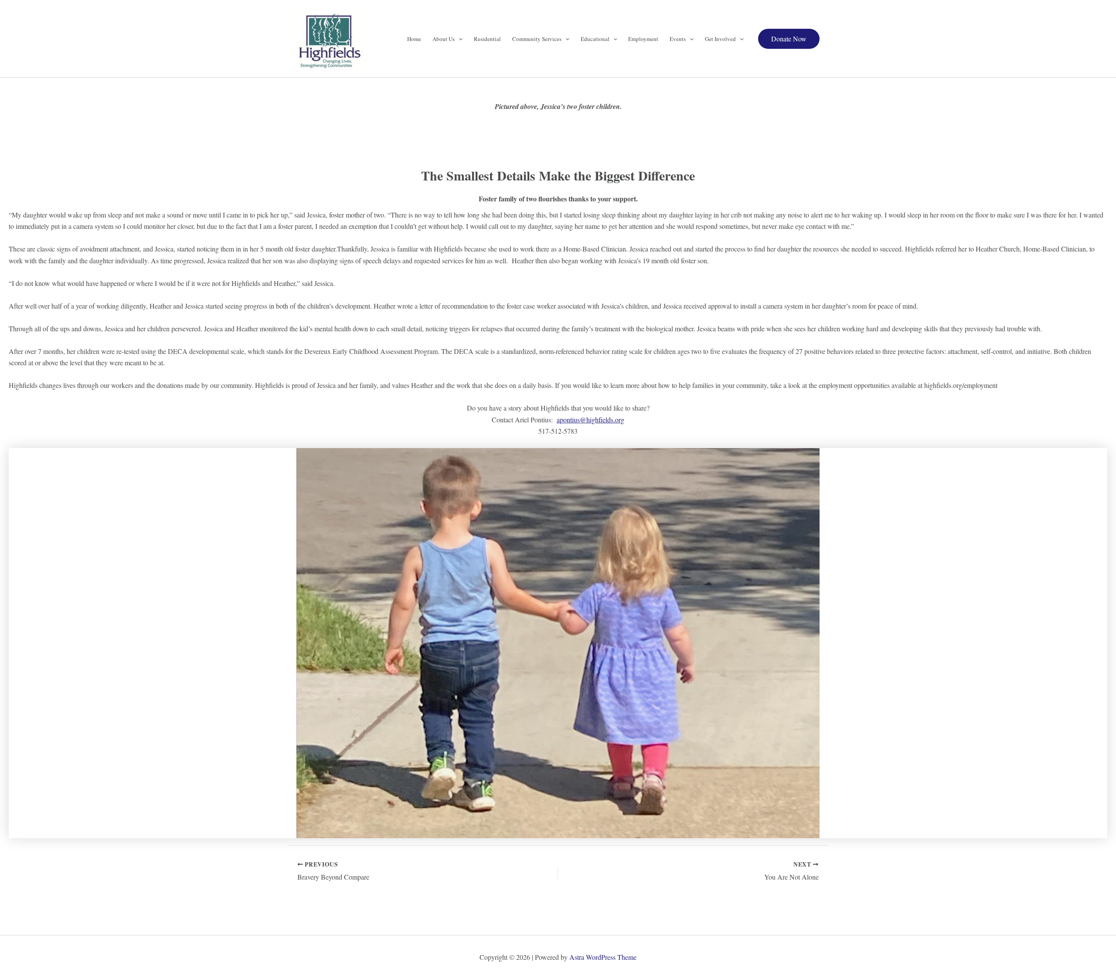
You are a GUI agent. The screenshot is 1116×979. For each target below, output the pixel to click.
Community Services (536, 39)
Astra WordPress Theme (602, 957)
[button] (459, 38)
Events (678, 39)
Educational (595, 39)
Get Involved (720, 39)
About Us (443, 39)
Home (414, 39)
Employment (643, 39)
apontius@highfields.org (590, 419)
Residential (487, 39)
